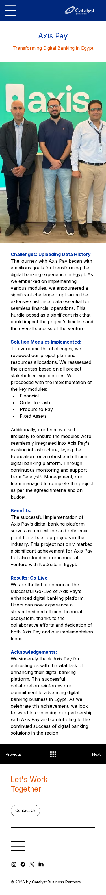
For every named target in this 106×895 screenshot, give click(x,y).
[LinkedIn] (41, 864)
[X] (32, 864)
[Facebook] (23, 864)
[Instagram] (14, 864)
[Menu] (10, 11)
